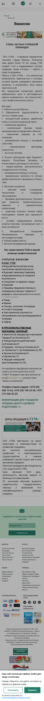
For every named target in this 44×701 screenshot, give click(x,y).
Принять (32, 690)
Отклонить (13, 690)
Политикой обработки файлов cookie (16, 698)
